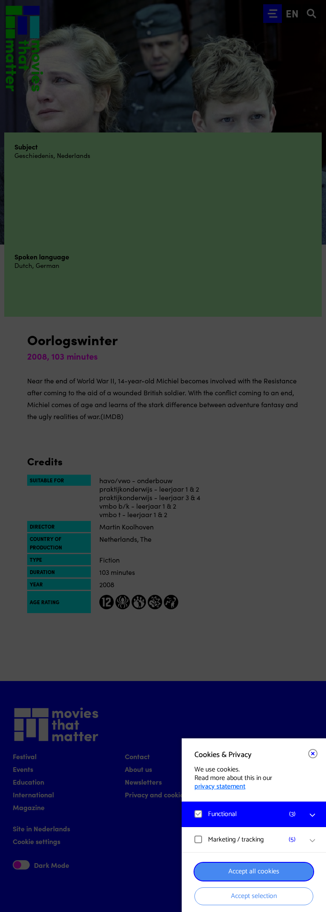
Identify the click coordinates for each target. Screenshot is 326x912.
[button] (245, 814)
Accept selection (254, 896)
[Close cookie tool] (313, 753)
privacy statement (219, 786)
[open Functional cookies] (312, 815)
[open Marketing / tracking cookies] (312, 840)
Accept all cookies (253, 871)
